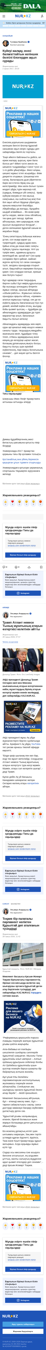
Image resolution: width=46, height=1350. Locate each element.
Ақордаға (36, 992)
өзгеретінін (33, 783)
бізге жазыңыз (32, 484)
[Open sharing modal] (29, 567)
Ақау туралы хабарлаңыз (23, 1324)
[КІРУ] (42, 16)
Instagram (25, 593)
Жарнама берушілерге (23, 1331)
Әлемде (6, 607)
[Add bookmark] (41, 567)
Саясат (6, 904)
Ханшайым (8, 36)
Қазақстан (15, 904)
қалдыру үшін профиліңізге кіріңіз (22, 545)
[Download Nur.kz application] (23, 6)
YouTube (35, 744)
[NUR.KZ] (23, 16)
